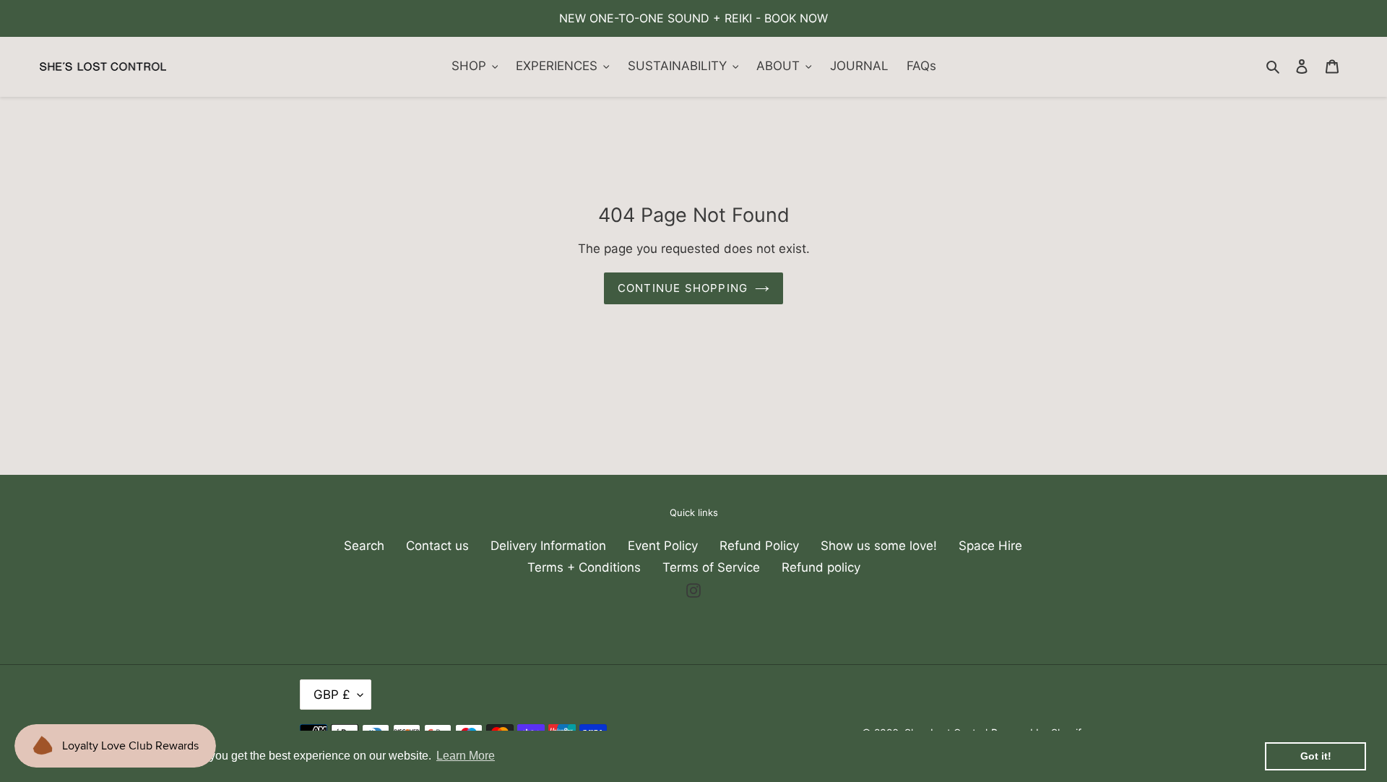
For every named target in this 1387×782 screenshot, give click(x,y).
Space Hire (990, 545)
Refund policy (821, 567)
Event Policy (663, 545)
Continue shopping (683, 288)
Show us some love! (879, 545)
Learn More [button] (465, 755)
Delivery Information (548, 545)
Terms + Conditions (584, 567)
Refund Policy (759, 545)
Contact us (437, 545)
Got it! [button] (1315, 756)
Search (364, 545)
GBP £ (332, 694)
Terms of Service (711, 567)
